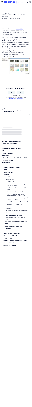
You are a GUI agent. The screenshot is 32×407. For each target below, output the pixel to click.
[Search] (27, 2)
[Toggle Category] (1, 141)
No (20, 92)
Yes (11, 92)
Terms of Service (20, 98)
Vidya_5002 (5, 18)
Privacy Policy (12, 98)
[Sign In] (30, 2)
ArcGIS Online (19, 29)
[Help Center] (13, 2)
